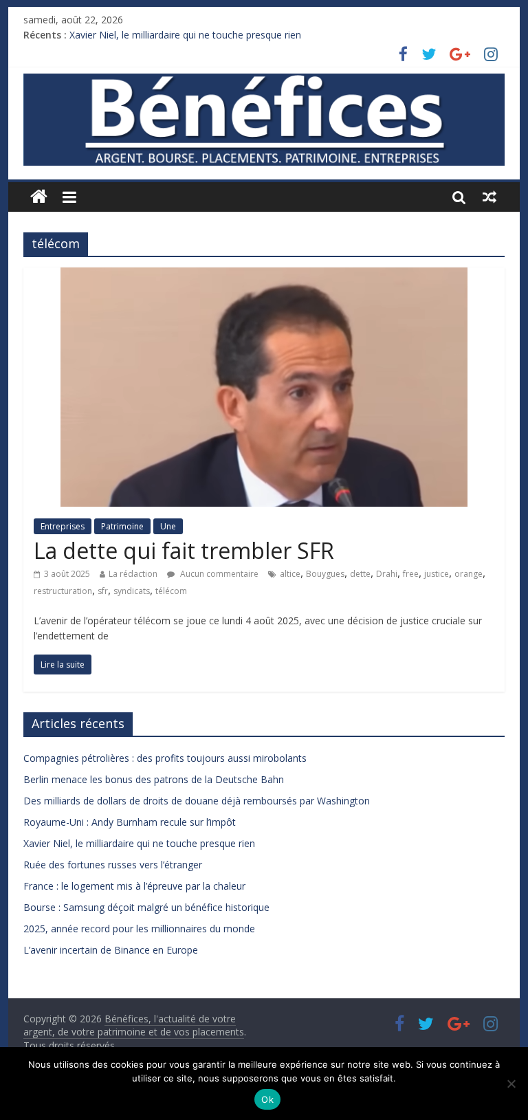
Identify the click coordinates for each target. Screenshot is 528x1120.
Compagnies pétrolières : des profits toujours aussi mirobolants (165, 758)
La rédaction (133, 574)
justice (436, 574)
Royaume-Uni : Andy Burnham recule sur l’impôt (129, 821)
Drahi (386, 574)
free (411, 574)
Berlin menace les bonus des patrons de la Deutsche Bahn (153, 779)
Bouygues (325, 574)
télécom (171, 591)
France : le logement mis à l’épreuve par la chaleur (134, 885)
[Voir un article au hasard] (489, 196)
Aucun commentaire (218, 574)
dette (360, 574)
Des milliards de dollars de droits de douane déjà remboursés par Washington (196, 800)
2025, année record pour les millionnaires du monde (139, 928)
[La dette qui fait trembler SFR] (264, 275)
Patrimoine (122, 526)
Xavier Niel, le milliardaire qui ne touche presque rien (185, 34)
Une (168, 526)
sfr (103, 591)
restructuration (63, 591)
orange (468, 574)
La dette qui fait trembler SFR (184, 550)
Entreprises (63, 526)
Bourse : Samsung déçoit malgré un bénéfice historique (146, 907)
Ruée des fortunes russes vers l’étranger (112, 864)
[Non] (511, 1083)
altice (290, 574)
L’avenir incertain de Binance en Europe (110, 949)
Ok (267, 1099)
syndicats (131, 591)
